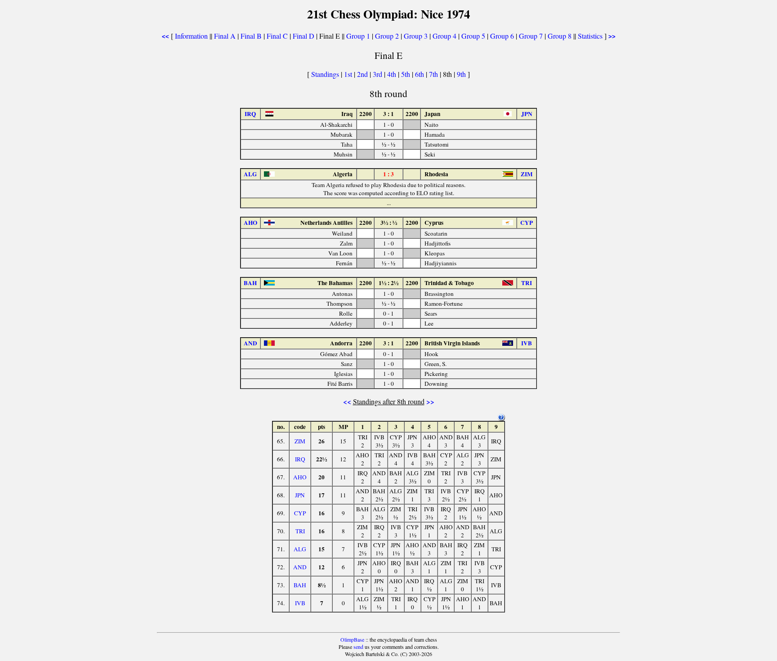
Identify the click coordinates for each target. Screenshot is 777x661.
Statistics (590, 35)
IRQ (300, 459)
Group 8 (560, 35)
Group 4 (444, 35)
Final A (225, 35)
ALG (300, 549)
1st (349, 74)
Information (191, 35)
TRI (300, 531)
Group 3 (416, 35)
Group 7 (531, 35)
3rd (378, 74)
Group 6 (502, 35)
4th (392, 74)
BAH (300, 585)
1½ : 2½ (388, 282)
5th (406, 74)
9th (462, 74)
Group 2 (387, 35)
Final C (277, 35)
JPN (300, 495)
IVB (300, 603)
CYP (300, 513)
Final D (303, 35)
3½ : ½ (388, 222)
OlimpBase (352, 639)
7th (434, 74)
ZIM (300, 441)
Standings (325, 74)
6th (420, 74)
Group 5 (473, 35)
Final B (251, 35)
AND (300, 567)
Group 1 (358, 35)
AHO (300, 477)
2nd (363, 74)
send (358, 646)
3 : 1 (388, 113)
